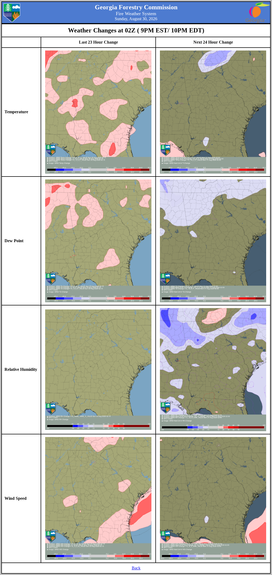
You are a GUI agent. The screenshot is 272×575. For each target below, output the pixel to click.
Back (136, 568)
